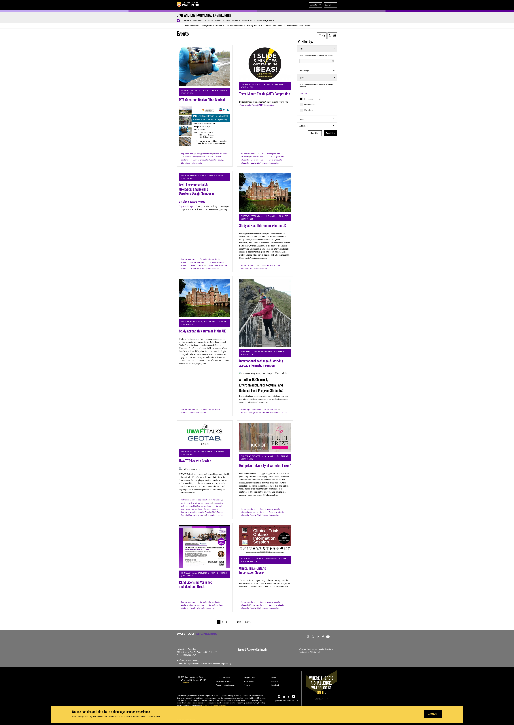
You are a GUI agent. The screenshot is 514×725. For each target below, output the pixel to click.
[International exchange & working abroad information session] (265, 313)
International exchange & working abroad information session (261, 363)
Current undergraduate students (199, 157)
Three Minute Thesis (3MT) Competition (264, 94)
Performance (309, 104)
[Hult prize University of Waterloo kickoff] (265, 437)
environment (186, 503)
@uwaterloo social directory (286, 700)
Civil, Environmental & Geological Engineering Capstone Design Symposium (197, 189)
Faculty (220, 160)
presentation (206, 154)
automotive (218, 503)
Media (202, 515)
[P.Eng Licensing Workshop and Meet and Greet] (204, 546)
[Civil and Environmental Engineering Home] (178, 20)
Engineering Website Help (310, 652)
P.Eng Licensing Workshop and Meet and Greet (195, 584)
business (208, 503)
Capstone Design (186, 206)
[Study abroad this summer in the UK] (265, 192)
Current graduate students (204, 160)
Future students (256, 160)
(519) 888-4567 (189, 655)
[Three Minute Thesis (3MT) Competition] (265, 63)
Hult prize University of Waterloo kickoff (264, 465)
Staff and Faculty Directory (188, 660)
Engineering (198, 503)
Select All (303, 93)
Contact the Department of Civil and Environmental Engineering (204, 663)
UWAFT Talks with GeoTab (195, 461)
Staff (183, 163)
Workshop (308, 110)
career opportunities (200, 500)
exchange (245, 409)
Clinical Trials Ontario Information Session (252, 570)
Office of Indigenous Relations (213, 705)
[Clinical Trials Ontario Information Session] (265, 539)
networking (186, 500)
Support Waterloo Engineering (253, 649)
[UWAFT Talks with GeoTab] (204, 435)
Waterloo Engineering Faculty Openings (316, 648)
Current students (220, 154)
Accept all (432, 713)
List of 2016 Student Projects (192, 201)
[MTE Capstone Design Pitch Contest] (204, 66)
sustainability (216, 500)
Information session (312, 99)
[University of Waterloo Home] (188, 4)
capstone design (188, 154)
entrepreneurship (188, 506)
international (256, 409)
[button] (315, 5)
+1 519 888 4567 (187, 683)
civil (198, 154)
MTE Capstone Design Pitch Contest (202, 99)
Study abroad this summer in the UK (262, 225)
